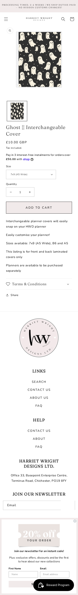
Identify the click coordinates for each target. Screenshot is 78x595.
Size (8, 166)
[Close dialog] (75, 521)
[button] (6, 19)
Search (39, 382)
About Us (39, 398)
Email (43, 568)
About (39, 439)
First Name (15, 568)
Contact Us (39, 390)
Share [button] (14, 295)
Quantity (11, 184)
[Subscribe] (68, 505)
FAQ (39, 406)
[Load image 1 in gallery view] (17, 111)
